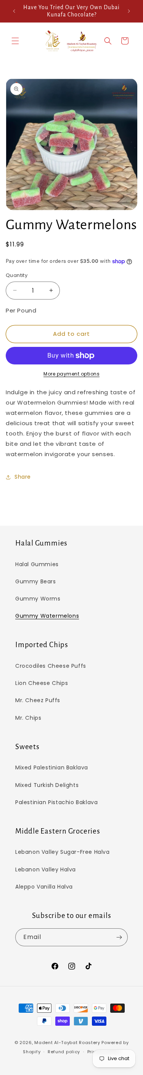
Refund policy (64, 1052)
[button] (15, 40)
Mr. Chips (28, 718)
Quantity (16, 275)
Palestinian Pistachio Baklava (56, 802)
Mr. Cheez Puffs (37, 700)
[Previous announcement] (14, 11)
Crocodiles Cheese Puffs (50, 666)
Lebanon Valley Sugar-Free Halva (62, 852)
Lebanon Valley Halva (45, 869)
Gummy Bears (35, 581)
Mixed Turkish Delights (47, 785)
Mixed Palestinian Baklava (51, 767)
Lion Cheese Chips (41, 683)
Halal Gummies (37, 564)
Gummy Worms (38, 598)
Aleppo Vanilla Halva (44, 886)
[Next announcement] (129, 11)
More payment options (71, 374)
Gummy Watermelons (47, 616)
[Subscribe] (119, 937)
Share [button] (22, 477)
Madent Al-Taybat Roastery (67, 1042)
